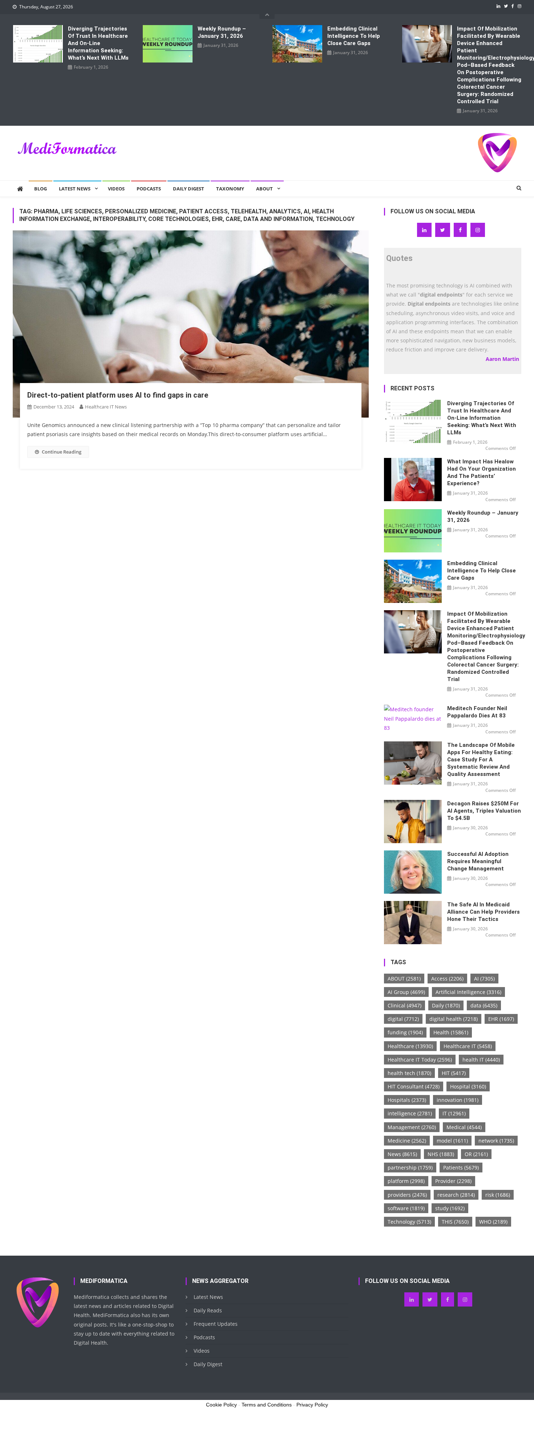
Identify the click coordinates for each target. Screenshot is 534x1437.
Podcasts (149, 188)
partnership (410, 1167)
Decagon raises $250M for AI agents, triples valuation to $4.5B (484, 810)
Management (412, 1127)
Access (447, 978)
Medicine (407, 1140)
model (452, 1140)
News (402, 1154)
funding (405, 1032)
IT (454, 1113)
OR (476, 1154)
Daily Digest (188, 188)
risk (497, 1194)
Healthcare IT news (106, 406)
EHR (501, 1018)
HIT (454, 1073)
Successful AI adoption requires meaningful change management (478, 861)
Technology (409, 1221)
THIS (455, 1221)
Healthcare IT (468, 1046)
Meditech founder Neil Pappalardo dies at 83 (477, 712)
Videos (116, 188)
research (456, 1194)
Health (450, 1032)
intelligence (410, 1113)
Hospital (468, 1086)
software (406, 1208)
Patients (461, 1167)
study (450, 1208)
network (496, 1140)
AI (484, 978)
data (483, 1005)
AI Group (406, 992)
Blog (40, 188)
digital (403, 1018)
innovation (457, 1099)
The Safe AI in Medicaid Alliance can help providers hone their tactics (483, 911)
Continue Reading (61, 451)
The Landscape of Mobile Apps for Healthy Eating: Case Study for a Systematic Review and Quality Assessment (481, 759)
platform (406, 1181)
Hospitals (407, 1099)
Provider (453, 1181)
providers (407, 1194)
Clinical (404, 1005)
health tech (409, 1073)
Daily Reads (208, 1310)
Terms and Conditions (267, 1405)
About (264, 188)
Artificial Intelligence (468, 992)
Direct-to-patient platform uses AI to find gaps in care (117, 395)
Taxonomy (230, 188)
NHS (441, 1154)
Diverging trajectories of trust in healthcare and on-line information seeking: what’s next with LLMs (98, 43)
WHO (493, 1221)
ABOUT (404, 978)
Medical (464, 1127)
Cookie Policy (221, 1405)
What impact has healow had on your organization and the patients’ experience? (481, 472)
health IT (481, 1059)
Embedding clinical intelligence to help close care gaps (353, 36)
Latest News (74, 188)
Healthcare (410, 1046)
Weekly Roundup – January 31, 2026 (222, 32)
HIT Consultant (414, 1086)
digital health (453, 1018)
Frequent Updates (216, 1323)
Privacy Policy (312, 1405)
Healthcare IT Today (420, 1059)
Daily (446, 1005)
